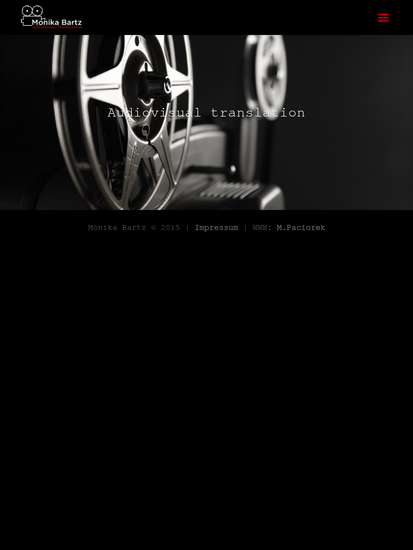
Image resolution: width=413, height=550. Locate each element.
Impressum (216, 227)
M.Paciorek (301, 227)
